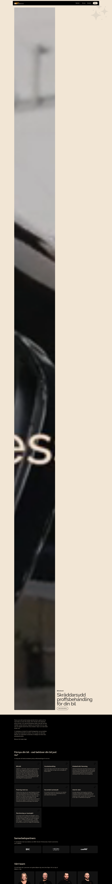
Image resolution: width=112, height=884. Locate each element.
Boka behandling (62, 708)
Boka (95, 3)
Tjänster (77, 3)
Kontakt (89, 3)
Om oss (83, 3)
